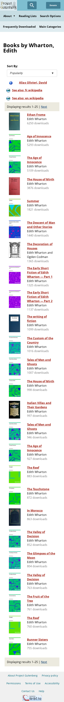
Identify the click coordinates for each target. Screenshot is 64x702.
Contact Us (28, 691)
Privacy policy (50, 675)
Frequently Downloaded (19, 26)
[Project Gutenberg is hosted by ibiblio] (32, 699)
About (9, 16)
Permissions (13, 683)
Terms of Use (32, 683)
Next (44, 107)
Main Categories (50, 26)
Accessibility (52, 683)
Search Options (50, 16)
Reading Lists (28, 16)
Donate (53, 5)
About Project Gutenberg (23, 675)
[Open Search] (32, 5)
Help (41, 691)
